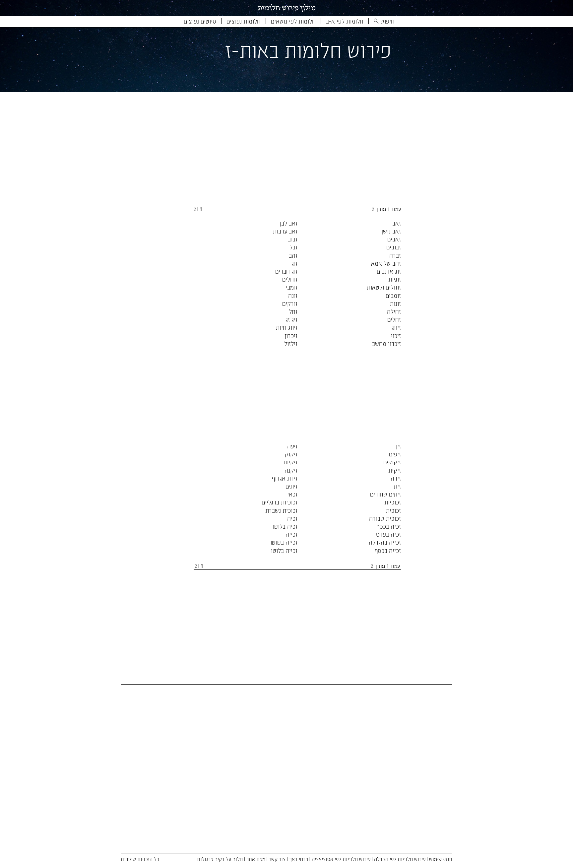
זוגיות (394, 279)
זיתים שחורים (385, 494)
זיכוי (396, 335)
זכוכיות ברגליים (279, 502)
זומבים (393, 295)
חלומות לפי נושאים (293, 21)
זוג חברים (286, 271)
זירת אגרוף (284, 478)
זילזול (290, 343)
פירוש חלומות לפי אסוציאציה (341, 859)
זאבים (394, 239)
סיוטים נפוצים (200, 21)
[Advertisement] (282, 149)
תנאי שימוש (440, 859)
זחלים (394, 319)
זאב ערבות (285, 231)
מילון (287, 8)
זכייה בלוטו (284, 550)
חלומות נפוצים (243, 21)
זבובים (393, 247)
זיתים (291, 486)
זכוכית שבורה (385, 518)
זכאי (292, 494)
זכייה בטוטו (283, 542)
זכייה (291, 534)
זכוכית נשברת (281, 510)
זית (397, 486)
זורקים (289, 303)
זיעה (292, 446)
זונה (292, 295)
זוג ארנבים (389, 271)
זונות (395, 303)
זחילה (394, 311)
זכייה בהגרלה (385, 542)
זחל (293, 311)
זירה (396, 478)
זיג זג (291, 319)
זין (398, 446)
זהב (293, 255)
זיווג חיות (286, 327)
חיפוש (387, 21)
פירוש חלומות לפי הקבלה (399, 859)
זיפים (395, 454)
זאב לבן (288, 223)
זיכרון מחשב (386, 343)
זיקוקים (392, 462)
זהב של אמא (386, 263)
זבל (293, 247)
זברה (395, 255)
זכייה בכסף (388, 550)
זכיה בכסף (388, 526)
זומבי (291, 287)
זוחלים (289, 279)
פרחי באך (298, 859)
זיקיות (290, 462)
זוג (294, 263)
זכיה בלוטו (285, 526)
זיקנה (291, 470)
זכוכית (393, 510)
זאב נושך (390, 231)
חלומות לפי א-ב (344, 21)
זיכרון (291, 335)
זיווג (396, 327)
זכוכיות (392, 502)
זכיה (292, 518)
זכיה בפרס (388, 534)
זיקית (394, 470)
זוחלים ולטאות (384, 287)
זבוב (292, 239)
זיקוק (291, 454)
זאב (396, 223)
